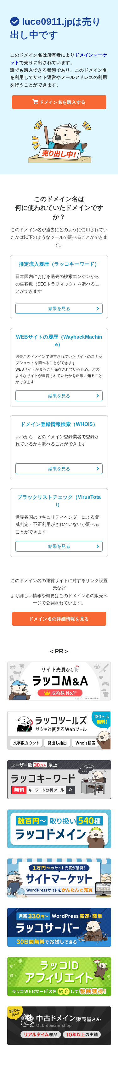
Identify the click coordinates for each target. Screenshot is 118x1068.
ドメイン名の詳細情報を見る (59, 618)
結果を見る (59, 308)
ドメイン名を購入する (62, 102)
